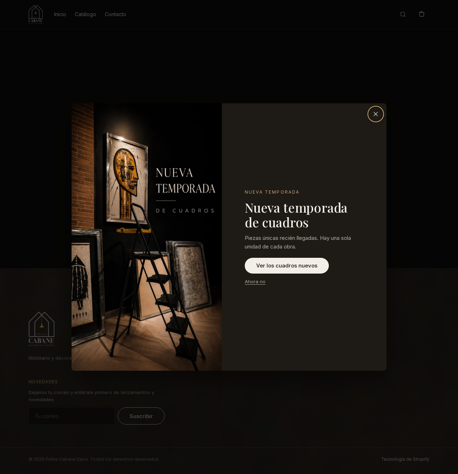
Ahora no (255, 281)
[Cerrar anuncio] (375, 114)
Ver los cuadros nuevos (286, 265)
